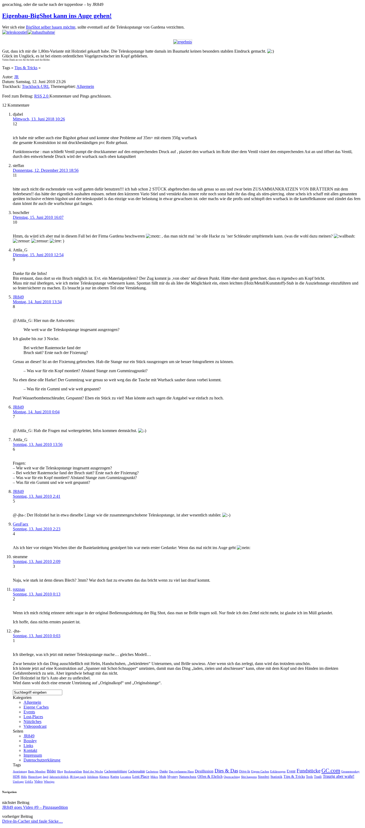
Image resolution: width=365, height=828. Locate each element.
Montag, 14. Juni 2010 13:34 (37, 302)
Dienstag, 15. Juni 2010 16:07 (38, 217)
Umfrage (18, 781)
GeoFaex (20, 524)
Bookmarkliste (73, 771)
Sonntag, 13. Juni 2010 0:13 (36, 594)
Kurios (114, 777)
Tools (309, 777)
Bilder (51, 771)
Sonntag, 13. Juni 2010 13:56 (38, 444)
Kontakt (30, 750)
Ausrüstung (20, 771)
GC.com (330, 770)
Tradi (318, 777)
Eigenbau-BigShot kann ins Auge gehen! (57, 15)
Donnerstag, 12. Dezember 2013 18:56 (46, 170)
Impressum (33, 755)
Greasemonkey (350, 771)
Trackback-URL (35, 86)
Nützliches (32, 721)
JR (16, 77)
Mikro (154, 776)
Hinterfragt (35, 776)
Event (291, 771)
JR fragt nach (78, 776)
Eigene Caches (36, 707)
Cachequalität (136, 771)
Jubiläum (92, 776)
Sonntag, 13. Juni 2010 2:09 (36, 561)
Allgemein (85, 86)
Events (29, 712)
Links (28, 745)
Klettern (104, 776)
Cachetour (152, 771)
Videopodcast (35, 726)
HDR (16, 777)
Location (125, 776)
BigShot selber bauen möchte (50, 27)
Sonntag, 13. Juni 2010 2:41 (36, 496)
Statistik (276, 777)
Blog (60, 771)
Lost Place (140, 776)
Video (38, 781)
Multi (162, 777)
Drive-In (244, 771)
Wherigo (49, 781)
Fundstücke (308, 770)
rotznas (19, 589)
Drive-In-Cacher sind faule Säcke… (32, 821)
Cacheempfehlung (115, 771)
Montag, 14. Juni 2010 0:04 (36, 412)
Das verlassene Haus (181, 771)
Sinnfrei (263, 777)
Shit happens (249, 776)
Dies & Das (226, 770)
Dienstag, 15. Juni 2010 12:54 (38, 254)
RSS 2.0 (41, 96)
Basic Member (37, 771)
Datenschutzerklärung (42, 760)
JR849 (18, 297)
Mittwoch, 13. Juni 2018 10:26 (39, 119)
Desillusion (204, 771)
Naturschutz (187, 777)
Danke (164, 771)
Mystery (172, 776)
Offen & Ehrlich (210, 777)
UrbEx (29, 781)
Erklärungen (278, 771)
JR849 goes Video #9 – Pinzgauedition (35, 807)
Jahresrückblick (59, 776)
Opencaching (232, 776)
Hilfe (24, 776)
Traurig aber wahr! (338, 776)
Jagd (45, 776)
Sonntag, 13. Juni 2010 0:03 (36, 635)
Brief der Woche (93, 771)
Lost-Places (33, 716)
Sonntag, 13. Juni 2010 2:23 (36, 529)
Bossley (30, 740)
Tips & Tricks (25, 67)
